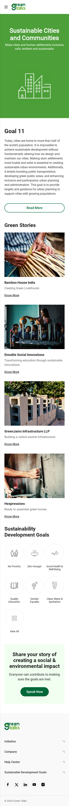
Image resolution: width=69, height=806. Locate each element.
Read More (34, 208)
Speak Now (34, 692)
